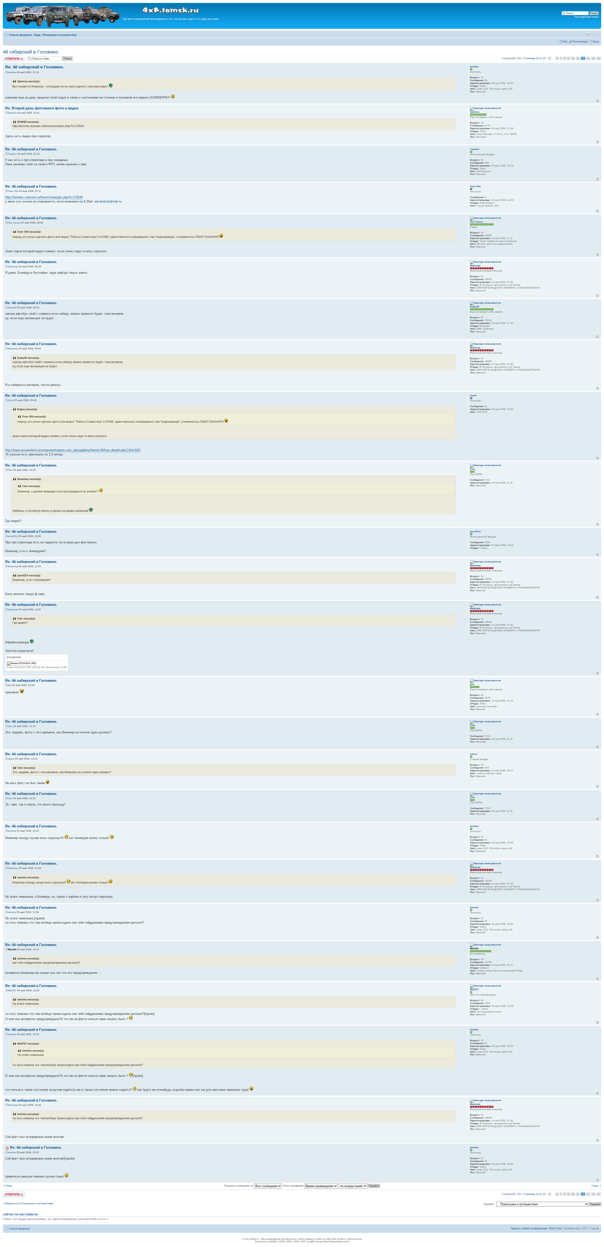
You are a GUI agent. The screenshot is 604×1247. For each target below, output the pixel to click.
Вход (596, 41)
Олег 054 (13, 191)
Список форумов (20, 34)
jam (10, 685)
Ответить (8, 57)
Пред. (9, 1185)
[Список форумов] (63, 26)
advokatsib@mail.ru (108, 201)
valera (11, 758)
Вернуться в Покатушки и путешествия (29, 1203)
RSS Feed (555, 1228)
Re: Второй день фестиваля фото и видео (42, 108)
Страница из (534, 58)
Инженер (13, 266)
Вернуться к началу (597, 101)
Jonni (11, 400)
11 (578, 58)
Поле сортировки (293, 1185)
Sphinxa (12, 112)
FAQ (564, 41)
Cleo (10, 470)
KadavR (12, 307)
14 (593, 58)
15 (598, 58)
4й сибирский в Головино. (31, 51)
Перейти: (488, 1204)
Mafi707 (12, 990)
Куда (37, 34)
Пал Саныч (14, 222)
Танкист (12, 154)
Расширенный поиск (586, 16)
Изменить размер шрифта (595, 34)
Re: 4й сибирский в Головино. (34, 67)
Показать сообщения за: (239, 1185)
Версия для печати (588, 34)
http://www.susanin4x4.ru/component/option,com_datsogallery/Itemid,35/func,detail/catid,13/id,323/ (72, 450)
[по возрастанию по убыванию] (359, 1185)
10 (572, 58)
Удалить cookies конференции (529, 1228)
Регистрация (580, 41)
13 (588, 58)
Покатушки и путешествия (59, 34)
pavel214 (13, 536)
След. (594, 1185)
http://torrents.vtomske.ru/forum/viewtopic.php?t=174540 (44, 197)
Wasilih (12, 949)
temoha (12, 72)
